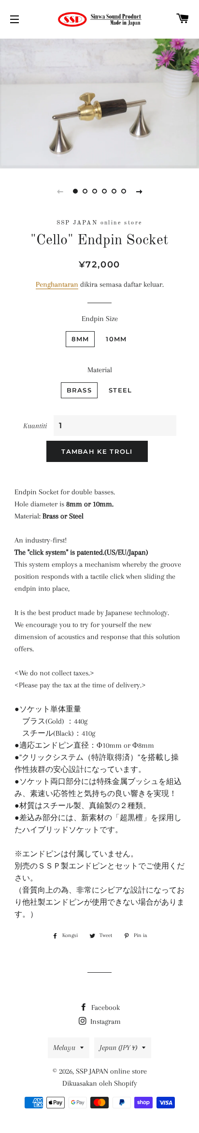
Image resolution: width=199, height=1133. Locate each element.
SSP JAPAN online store (111, 1071)
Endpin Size (100, 318)
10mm (116, 339)
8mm (80, 339)
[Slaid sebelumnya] (60, 191)
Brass (79, 390)
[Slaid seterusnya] (139, 191)
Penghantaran (57, 284)
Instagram (104, 1021)
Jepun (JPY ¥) (118, 1047)
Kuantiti (35, 425)
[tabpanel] (99, 102)
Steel (120, 390)
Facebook (104, 1007)
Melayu (64, 1047)
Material (99, 369)
